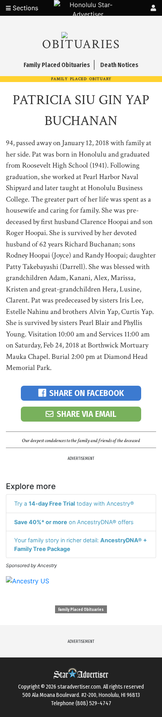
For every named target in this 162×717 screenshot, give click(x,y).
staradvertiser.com (79, 686)
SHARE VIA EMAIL (86, 414)
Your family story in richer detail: (80, 544)
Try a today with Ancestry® (74, 503)
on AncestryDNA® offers (74, 522)
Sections (24, 8)
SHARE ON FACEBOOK (86, 393)
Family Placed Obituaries (81, 609)
